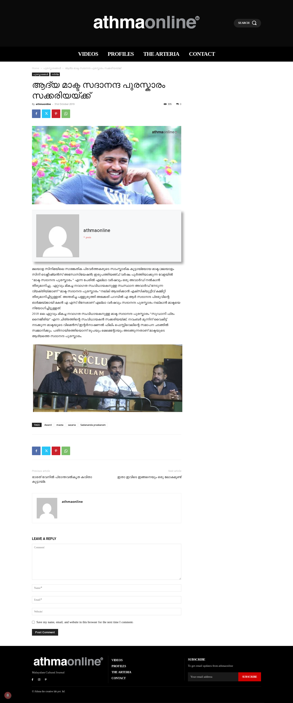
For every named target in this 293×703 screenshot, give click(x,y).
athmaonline (43, 104)
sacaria (72, 424)
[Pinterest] (56, 113)
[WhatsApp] (66, 113)
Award (48, 424)
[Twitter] (46, 113)
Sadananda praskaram (93, 424)
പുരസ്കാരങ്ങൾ (52, 68)
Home (35, 68)
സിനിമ (55, 74)
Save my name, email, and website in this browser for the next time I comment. (84, 622)
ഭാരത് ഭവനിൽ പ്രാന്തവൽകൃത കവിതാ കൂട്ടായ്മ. (62, 479)
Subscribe (249, 676)
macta (59, 424)
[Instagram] (39, 680)
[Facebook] (36, 113)
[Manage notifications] (7, 695)
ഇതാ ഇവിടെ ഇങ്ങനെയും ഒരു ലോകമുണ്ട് (149, 477)
